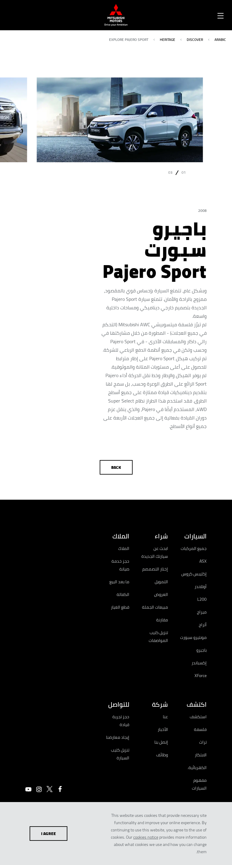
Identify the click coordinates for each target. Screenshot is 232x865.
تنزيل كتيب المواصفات (158, 636)
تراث (203, 742)
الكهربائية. (197, 767)
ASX (203, 561)
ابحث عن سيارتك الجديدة (154, 552)
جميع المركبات (194, 548)
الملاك (123, 548)
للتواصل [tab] (118, 704)
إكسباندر (199, 663)
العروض (161, 594)
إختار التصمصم (155, 569)
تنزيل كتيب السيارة (120, 754)
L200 (202, 599)
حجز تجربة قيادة (120, 721)
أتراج (203, 625)
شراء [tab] (161, 536)
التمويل (161, 582)
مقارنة (162, 620)
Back (116, 467)
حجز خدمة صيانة (120, 565)
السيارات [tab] (195, 536)
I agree (48, 833)
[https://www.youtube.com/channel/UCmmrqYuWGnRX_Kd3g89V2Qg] (28, 789)
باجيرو (201, 650)
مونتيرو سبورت (193, 637)
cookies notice (145, 837)
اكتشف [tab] (197, 704)
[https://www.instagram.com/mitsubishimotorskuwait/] (39, 789)
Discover (195, 39)
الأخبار (163, 729)
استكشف (198, 717)
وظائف (162, 755)
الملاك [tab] (120, 536)
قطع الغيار (120, 607)
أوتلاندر (201, 586)
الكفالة (123, 594)
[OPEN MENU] (220, 14)
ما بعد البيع (119, 582)
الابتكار (201, 755)
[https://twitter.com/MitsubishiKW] (50, 789)
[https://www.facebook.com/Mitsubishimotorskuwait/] (60, 789)
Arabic (220, 39)
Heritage (167, 39)
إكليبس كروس (194, 574)
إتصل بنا (161, 742)
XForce (201, 675)
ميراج (202, 612)
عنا (165, 717)
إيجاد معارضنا (117, 737)
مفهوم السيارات (199, 784)
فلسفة (200, 729)
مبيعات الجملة (155, 607)
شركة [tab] (160, 704)
